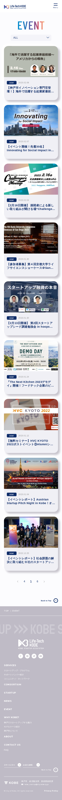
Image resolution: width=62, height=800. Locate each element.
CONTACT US (12, 745)
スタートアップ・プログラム (17, 670)
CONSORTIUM (12, 684)
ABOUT (8, 736)
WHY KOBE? (11, 717)
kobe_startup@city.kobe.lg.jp (37, 784)
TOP (6, 611)
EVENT (8, 709)
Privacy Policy (51, 791)
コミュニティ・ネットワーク (17, 679)
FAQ (6, 750)
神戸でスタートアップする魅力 (18, 722)
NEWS (8, 701)
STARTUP (10, 692)
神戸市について (11, 731)
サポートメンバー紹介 (14, 674)
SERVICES (10, 665)
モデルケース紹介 (12, 726)
